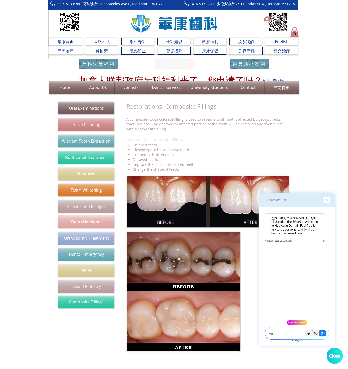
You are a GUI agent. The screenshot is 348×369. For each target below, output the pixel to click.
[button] (294, 32)
